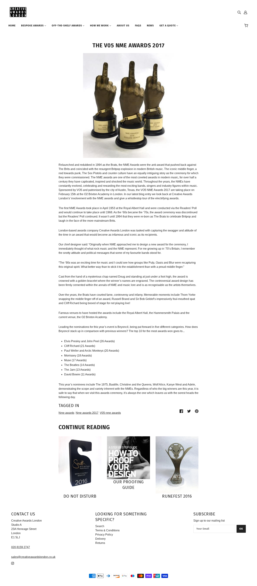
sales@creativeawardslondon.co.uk (33, 556)
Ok (241, 528)
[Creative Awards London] (18, 11)
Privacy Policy (104, 534)
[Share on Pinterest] (197, 411)
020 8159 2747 (20, 547)
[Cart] (246, 25)
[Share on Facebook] (181, 411)
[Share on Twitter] (189, 411)
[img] (239, 12)
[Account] (245, 12)
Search (99, 526)
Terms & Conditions (107, 530)
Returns (100, 542)
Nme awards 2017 (87, 412)
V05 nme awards (110, 412)
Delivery (100, 538)
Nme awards (66, 412)
